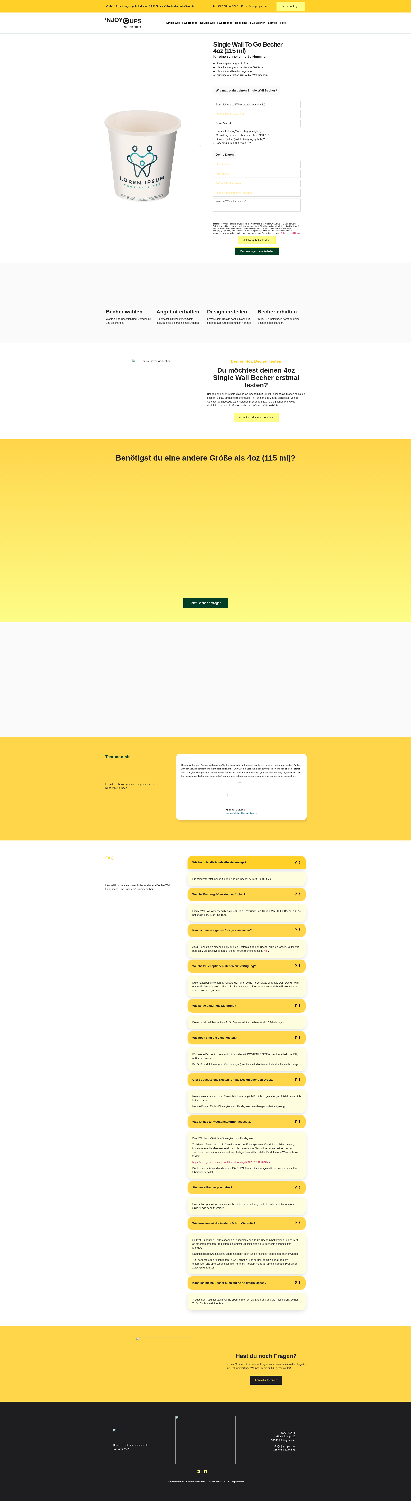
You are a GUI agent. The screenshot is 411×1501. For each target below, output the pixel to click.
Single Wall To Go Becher (181, 22)
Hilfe (283, 22)
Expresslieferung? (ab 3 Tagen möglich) (238, 131)
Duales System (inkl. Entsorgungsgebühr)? (240, 139)
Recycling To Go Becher (250, 22)
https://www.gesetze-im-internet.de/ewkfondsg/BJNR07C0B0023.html (231, 1162)
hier (266, 950)
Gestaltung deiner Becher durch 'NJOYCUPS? (242, 135)
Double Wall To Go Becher (216, 22)
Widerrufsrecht (175, 1481)
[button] (108, 146)
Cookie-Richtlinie (195, 1481)
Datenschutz (215, 1481)
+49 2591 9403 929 (284, 1450)
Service (272, 22)
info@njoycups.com (284, 1446)
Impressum (238, 1481)
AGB (226, 1481)
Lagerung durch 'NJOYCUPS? (233, 143)
